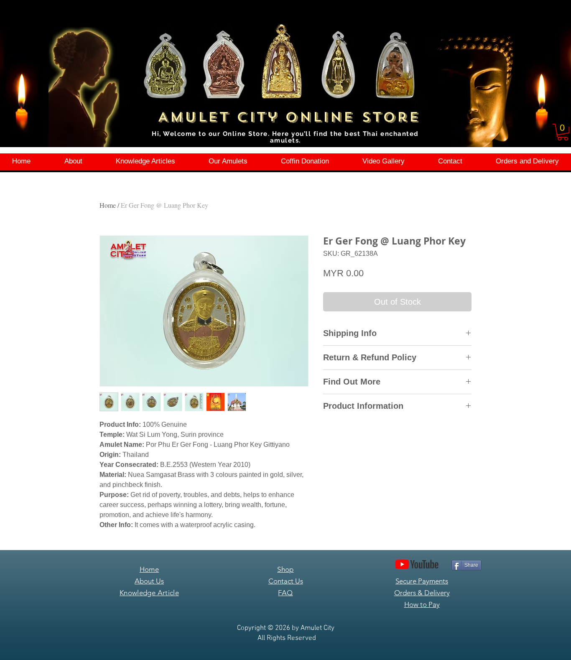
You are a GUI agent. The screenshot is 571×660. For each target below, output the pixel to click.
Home (107, 205)
